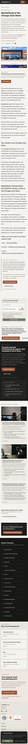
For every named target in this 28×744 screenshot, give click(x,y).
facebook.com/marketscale (17, 247)
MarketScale (20, 35)
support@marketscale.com (8, 317)
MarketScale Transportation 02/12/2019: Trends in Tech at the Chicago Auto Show (13, 188)
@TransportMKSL (12, 243)
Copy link (8, 43)
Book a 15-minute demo (9, 692)
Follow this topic (14, 319)
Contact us (3, 707)
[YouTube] (6, 711)
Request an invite (8, 369)
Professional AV (6, 10)
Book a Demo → (4, 709)
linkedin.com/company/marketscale (12, 253)
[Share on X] (13, 43)
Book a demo (6, 81)
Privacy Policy (9, 738)
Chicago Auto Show (10, 149)
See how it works (8, 286)
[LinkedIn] (1, 711)
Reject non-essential (20, 741)
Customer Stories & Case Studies (9, 38)
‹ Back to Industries (5, 7)
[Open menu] (26, 2)
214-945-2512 (9, 315)
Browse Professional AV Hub (9, 516)
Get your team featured (10, 282)
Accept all (7, 741)
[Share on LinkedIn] (15, 43)
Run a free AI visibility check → (10, 338)
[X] (4, 711)
